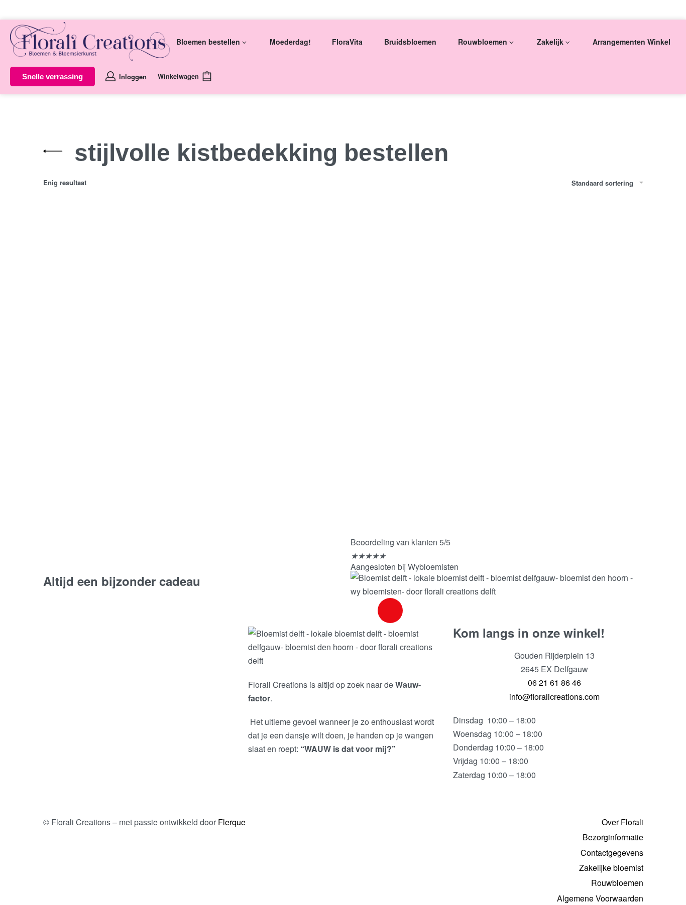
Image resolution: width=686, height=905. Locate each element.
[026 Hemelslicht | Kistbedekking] (138, 333)
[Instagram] (390, 610)
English (36, 9)
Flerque (232, 822)
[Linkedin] (417, 610)
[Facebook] (363, 610)
